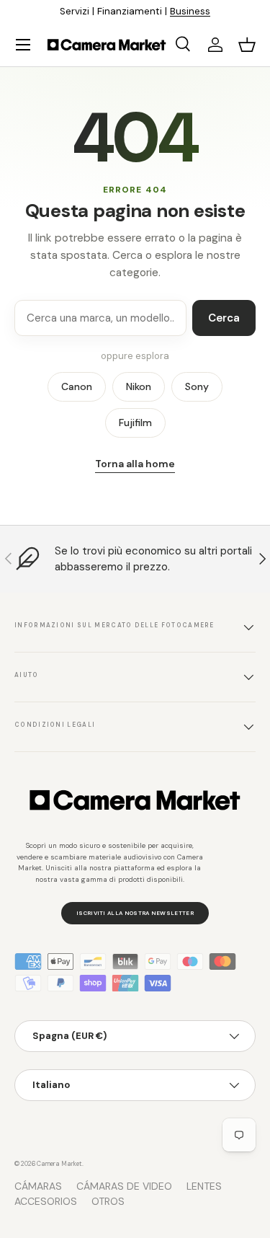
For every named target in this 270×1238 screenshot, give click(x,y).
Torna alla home (135, 463)
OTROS (108, 1201)
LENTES (204, 1186)
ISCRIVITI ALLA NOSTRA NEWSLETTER (135, 912)
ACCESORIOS (45, 1201)
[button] (247, 45)
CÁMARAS (38, 1186)
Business (190, 11)
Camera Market (59, 1163)
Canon (76, 386)
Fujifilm (135, 422)
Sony (197, 386)
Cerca (224, 318)
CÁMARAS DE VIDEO (124, 1186)
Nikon (138, 386)
